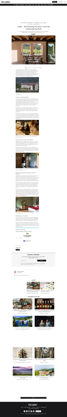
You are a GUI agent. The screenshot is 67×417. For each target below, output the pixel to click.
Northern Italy (37, 22)
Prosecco (44, 22)
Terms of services (30, 263)
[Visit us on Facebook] (27, 411)
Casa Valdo (36, 217)
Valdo (24, 229)
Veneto (42, 22)
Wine (21, 22)
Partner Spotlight (50, 4)
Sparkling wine (17, 249)
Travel (36, 4)
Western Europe (29, 22)
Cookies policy (33, 407)
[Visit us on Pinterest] (31, 411)
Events (42, 4)
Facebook (21, 231)
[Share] (33, 34)
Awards (45, 4)
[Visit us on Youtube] (29, 411)
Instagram (26, 231)
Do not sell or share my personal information (33, 408)
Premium (26, 4)
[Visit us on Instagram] (33, 411)
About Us (22, 407)
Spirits (39, 4)
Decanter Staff (20, 271)
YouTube (30, 231)
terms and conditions (43, 407)
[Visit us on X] (24, 411)
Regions (30, 4)
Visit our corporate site (43, 413)
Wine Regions (25, 22)
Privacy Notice (43, 263)
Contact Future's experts (27, 407)
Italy (33, 22)
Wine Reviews (22, 4)
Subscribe (54, 1)
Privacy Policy (38, 407)
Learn (33, 4)
